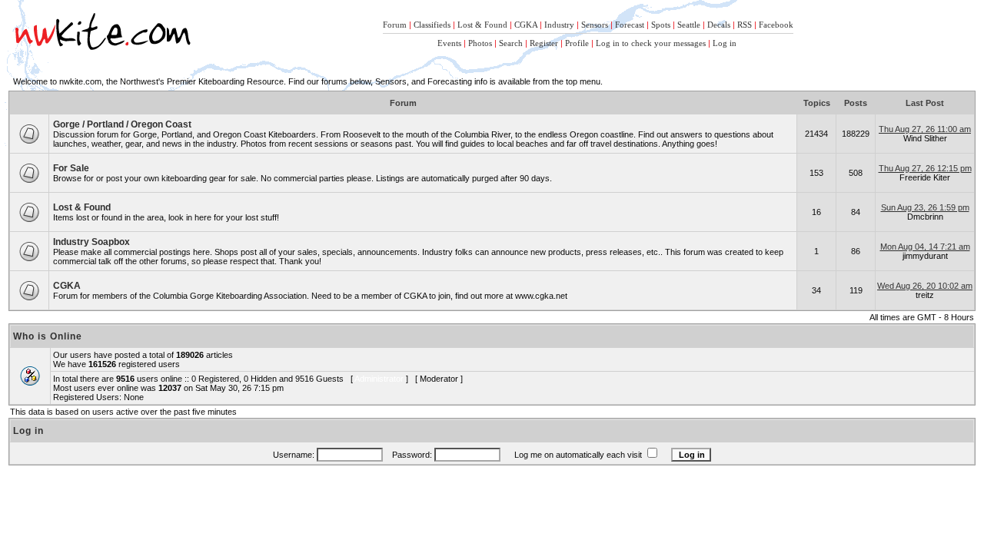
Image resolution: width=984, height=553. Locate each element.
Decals (718, 24)
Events (449, 43)
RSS (744, 24)
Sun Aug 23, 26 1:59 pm (925, 207)
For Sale (71, 168)
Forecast (629, 24)
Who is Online (47, 336)
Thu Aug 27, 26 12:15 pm (925, 168)
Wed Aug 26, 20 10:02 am (924, 285)
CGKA (525, 24)
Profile (577, 43)
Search (511, 43)
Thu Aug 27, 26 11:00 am (925, 129)
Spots (660, 24)
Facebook (776, 24)
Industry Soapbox (91, 242)
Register (544, 43)
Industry (559, 24)
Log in (724, 43)
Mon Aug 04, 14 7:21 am (925, 246)
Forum (395, 24)
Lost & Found (482, 24)
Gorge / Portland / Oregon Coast (122, 124)
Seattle (688, 24)
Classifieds (432, 24)
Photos (480, 43)
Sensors (594, 24)
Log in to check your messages (651, 43)
